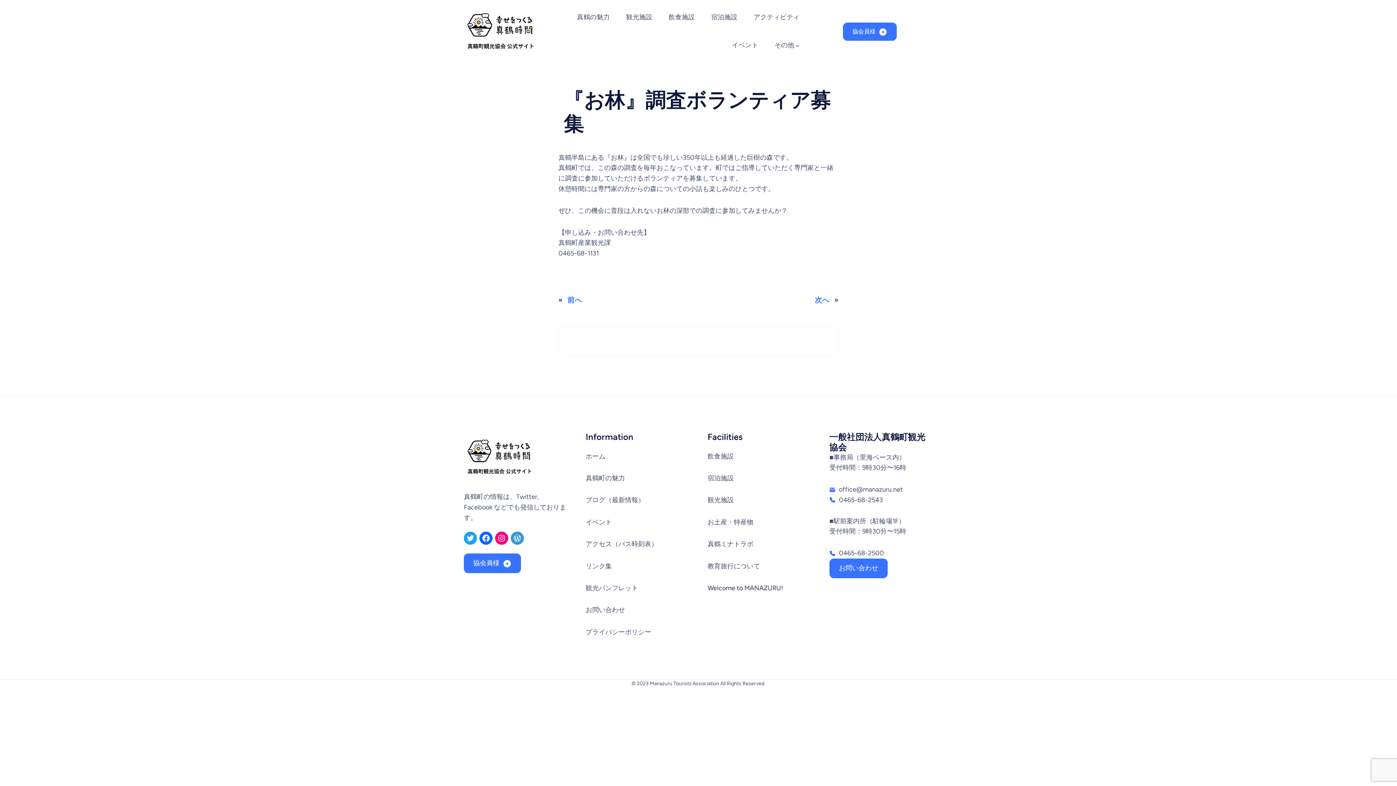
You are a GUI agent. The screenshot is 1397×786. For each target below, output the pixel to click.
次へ (822, 299)
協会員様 (864, 31)
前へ (575, 299)
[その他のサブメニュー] (798, 46)
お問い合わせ (858, 568)
